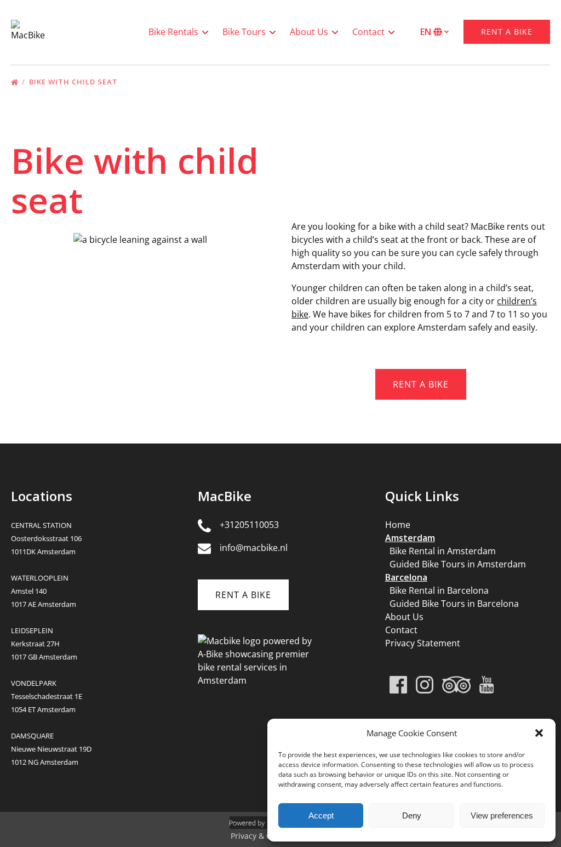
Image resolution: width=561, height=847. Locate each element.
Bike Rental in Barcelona (439, 590)
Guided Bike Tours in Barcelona (454, 604)
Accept (321, 815)
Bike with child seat (74, 82)
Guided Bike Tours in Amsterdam (458, 564)
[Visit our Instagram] (424, 684)
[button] (539, 732)
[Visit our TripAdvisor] (456, 684)
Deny (411, 815)
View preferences (502, 815)
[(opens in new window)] (255, 641)
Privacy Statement (422, 643)
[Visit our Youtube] (486, 684)
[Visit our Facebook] (398, 684)
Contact (401, 630)
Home (397, 525)
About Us (404, 617)
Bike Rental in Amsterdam (443, 551)
